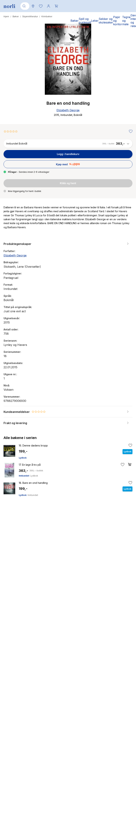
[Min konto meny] (48, 6)
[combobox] (24, 6)
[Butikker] (33, 6)
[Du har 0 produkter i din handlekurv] (56, 6)
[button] (41, 6)
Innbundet (24, 475)
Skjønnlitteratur (30, 16)
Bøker (16, 16)
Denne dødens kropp (33, 445)
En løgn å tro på (30, 464)
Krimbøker (46, 16)
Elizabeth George (68, 110)
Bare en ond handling (33, 482)
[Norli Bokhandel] (9, 6)
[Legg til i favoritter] (129, 131)
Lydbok (23, 457)
